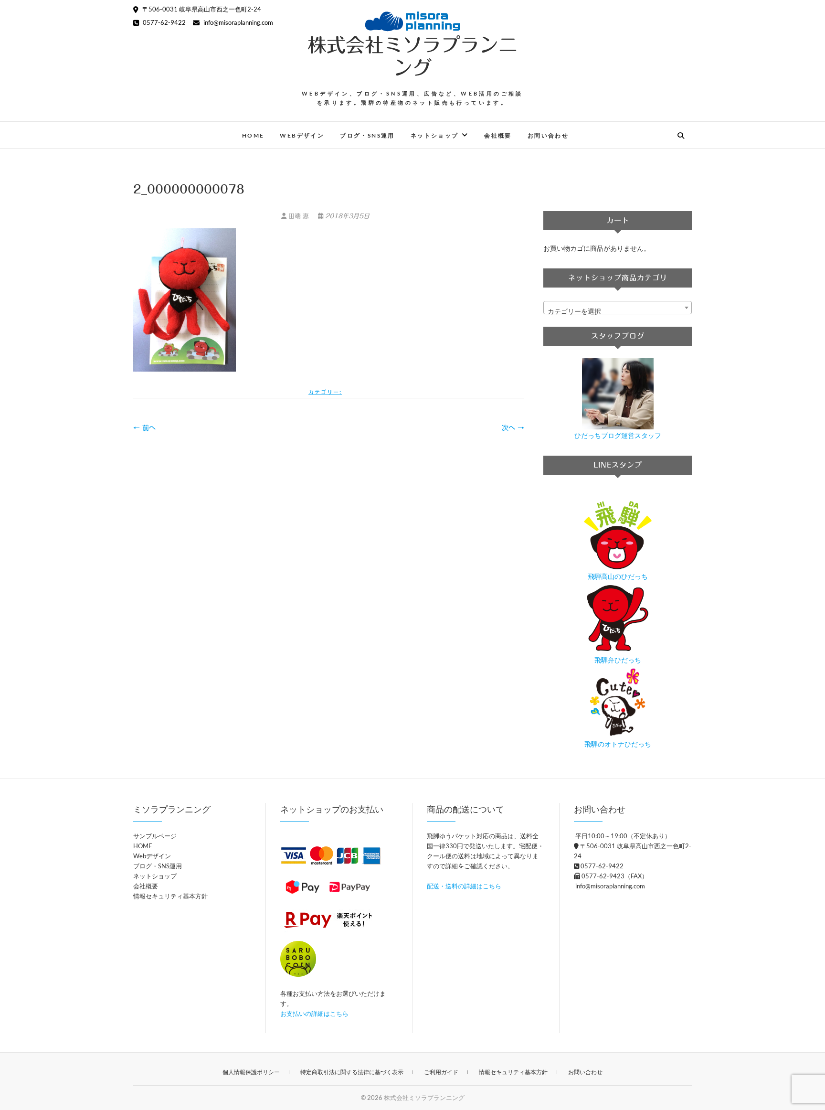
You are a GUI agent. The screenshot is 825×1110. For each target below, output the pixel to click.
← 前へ (144, 428)
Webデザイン (302, 135)
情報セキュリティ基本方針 (170, 896)
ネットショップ (435, 135)
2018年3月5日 (346, 216)
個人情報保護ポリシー (251, 1072)
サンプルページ (155, 836)
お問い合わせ (548, 135)
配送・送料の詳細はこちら (464, 886)
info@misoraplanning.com (237, 22)
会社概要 (498, 135)
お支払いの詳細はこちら (314, 1013)
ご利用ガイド (441, 1072)
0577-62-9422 (163, 22)
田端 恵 (298, 216)
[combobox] (617, 307)
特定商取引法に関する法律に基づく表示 (351, 1072)
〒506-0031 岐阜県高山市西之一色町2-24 (201, 9)
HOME (253, 135)
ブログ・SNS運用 (367, 135)
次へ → (513, 428)
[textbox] (617, 311)
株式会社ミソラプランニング (412, 56)
